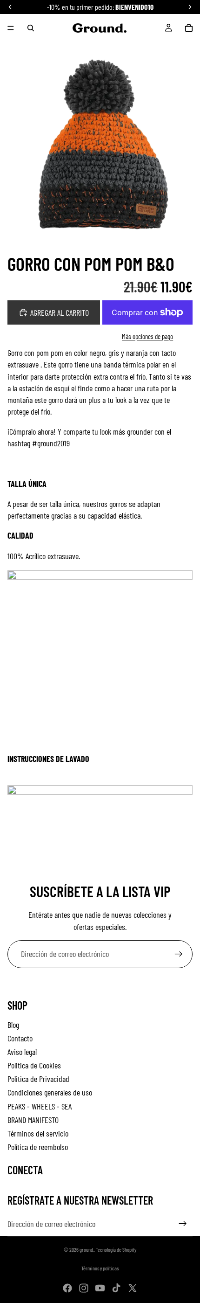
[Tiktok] (116, 1288)
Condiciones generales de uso (49, 1092)
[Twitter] (132, 1288)
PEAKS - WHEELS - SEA (39, 1106)
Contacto (20, 1038)
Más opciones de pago (147, 336)
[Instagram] (83, 1288)
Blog (13, 1024)
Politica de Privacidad (38, 1079)
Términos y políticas (100, 1268)
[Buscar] (30, 28)
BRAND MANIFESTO (33, 1120)
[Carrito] (189, 28)
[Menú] (10, 28)
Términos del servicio (37, 1133)
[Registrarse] (178, 954)
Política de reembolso (37, 1147)
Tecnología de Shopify (116, 1249)
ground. (87, 1249)
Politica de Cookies (34, 1065)
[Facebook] (67, 1288)
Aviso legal (22, 1052)
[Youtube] (100, 1288)
